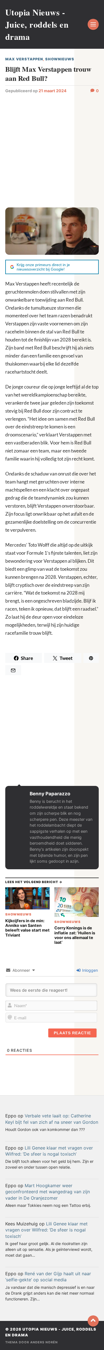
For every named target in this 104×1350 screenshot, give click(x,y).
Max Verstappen (24, 59)
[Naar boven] (93, 1320)
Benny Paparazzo (50, 793)
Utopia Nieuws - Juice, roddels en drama (37, 24)
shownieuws (59, 59)
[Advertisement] (52, 150)
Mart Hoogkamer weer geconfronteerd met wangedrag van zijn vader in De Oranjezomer (47, 1192)
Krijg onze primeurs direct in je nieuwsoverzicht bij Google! (43, 267)
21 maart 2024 (53, 90)
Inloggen (89, 970)
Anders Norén (44, 1342)
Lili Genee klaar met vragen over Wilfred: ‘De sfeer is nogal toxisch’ (46, 1230)
